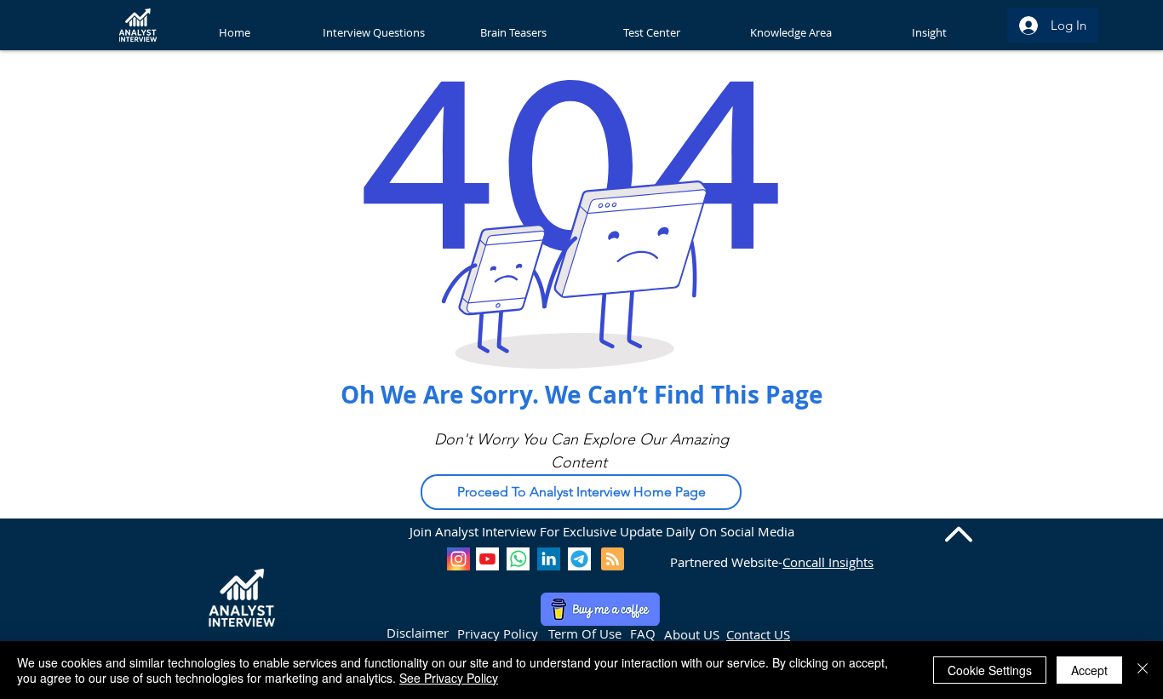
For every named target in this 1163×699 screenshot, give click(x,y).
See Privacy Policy (448, 677)
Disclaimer (418, 632)
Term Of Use (585, 633)
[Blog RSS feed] (612, 559)
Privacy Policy (497, 633)
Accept (1089, 670)
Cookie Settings (990, 670)
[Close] (1142, 670)
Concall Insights (828, 561)
